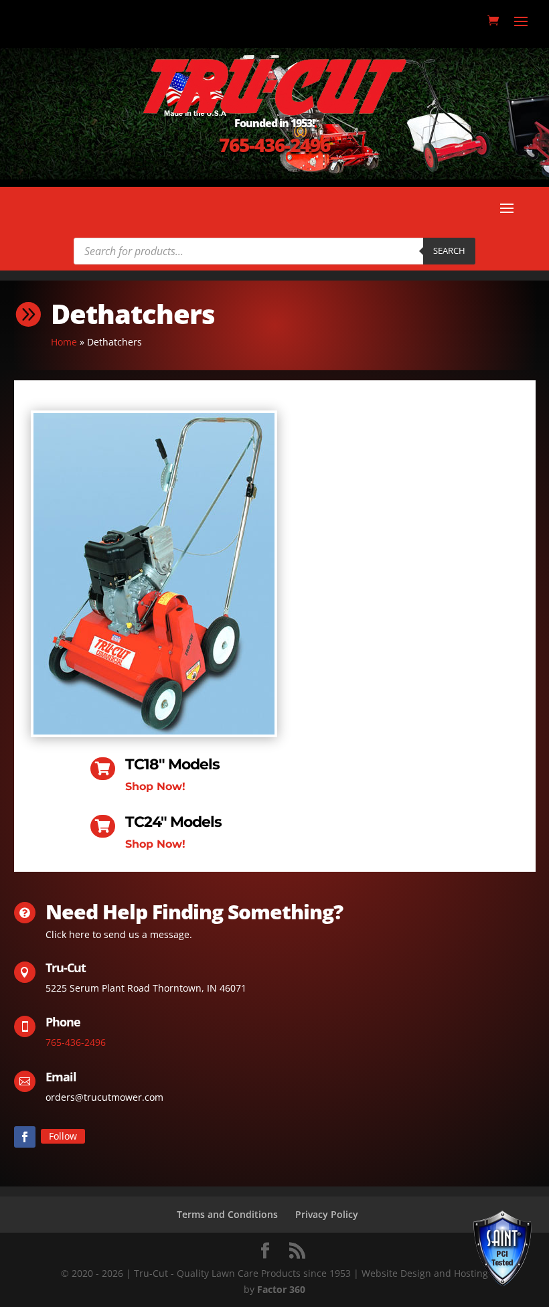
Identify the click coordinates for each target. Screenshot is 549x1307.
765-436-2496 (274, 144)
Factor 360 (281, 1289)
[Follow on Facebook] (24, 1137)
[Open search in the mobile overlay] (274, 251)
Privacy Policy (326, 1214)
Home (64, 341)
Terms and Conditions (227, 1214)
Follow (63, 1136)
